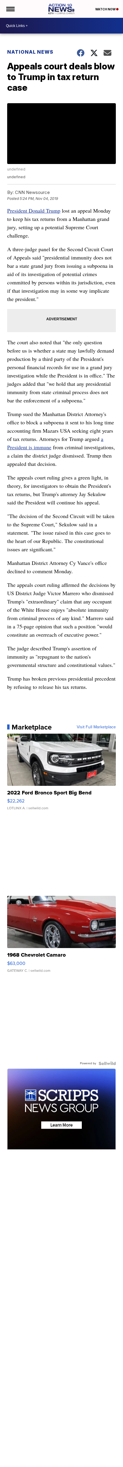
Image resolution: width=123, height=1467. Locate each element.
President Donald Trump (33, 210)
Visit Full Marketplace (96, 727)
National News (30, 52)
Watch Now (105, 9)
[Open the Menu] (10, 8)
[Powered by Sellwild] (107, 1063)
